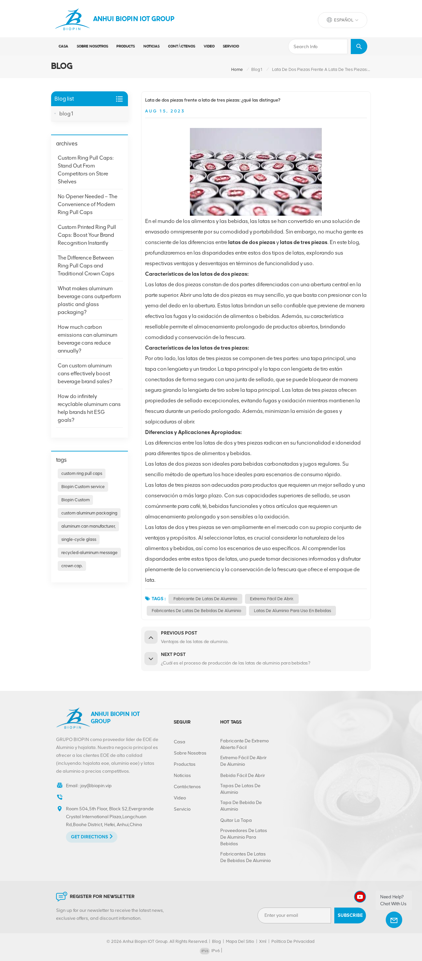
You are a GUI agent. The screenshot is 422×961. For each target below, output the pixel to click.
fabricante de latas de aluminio (205, 598)
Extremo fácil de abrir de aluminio (243, 761)
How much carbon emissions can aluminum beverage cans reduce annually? (87, 339)
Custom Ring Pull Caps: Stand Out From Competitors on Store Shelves (86, 170)
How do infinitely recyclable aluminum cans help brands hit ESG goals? (89, 408)
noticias (151, 46)
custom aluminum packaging (89, 513)
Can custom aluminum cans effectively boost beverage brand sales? (85, 373)
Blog (216, 941)
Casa (63, 46)
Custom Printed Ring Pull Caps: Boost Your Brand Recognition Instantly (87, 235)
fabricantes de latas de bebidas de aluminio (196, 610)
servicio (231, 46)
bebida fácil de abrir (242, 775)
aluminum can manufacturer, (88, 526)
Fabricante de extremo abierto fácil (244, 744)
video (209, 46)
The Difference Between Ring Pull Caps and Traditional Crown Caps (86, 266)
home (237, 69)
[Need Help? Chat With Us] (394, 920)
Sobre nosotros (92, 46)
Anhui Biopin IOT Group (133, 19)
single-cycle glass (78, 539)
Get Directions (89, 837)
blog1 (257, 69)
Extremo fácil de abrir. (272, 598)
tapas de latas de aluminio (240, 789)
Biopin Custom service (83, 486)
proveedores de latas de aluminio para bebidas (243, 837)
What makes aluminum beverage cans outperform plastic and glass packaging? (89, 300)
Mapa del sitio (240, 941)
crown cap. (72, 565)
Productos (185, 764)
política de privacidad (293, 941)
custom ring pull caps (81, 473)
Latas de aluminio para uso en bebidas (292, 610)
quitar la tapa (236, 820)
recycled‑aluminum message (89, 552)
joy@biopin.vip (96, 786)
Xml (262, 941)
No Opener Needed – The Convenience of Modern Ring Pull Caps (87, 204)
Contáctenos (181, 46)
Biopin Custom (75, 499)
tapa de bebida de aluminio (241, 806)
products (125, 46)
